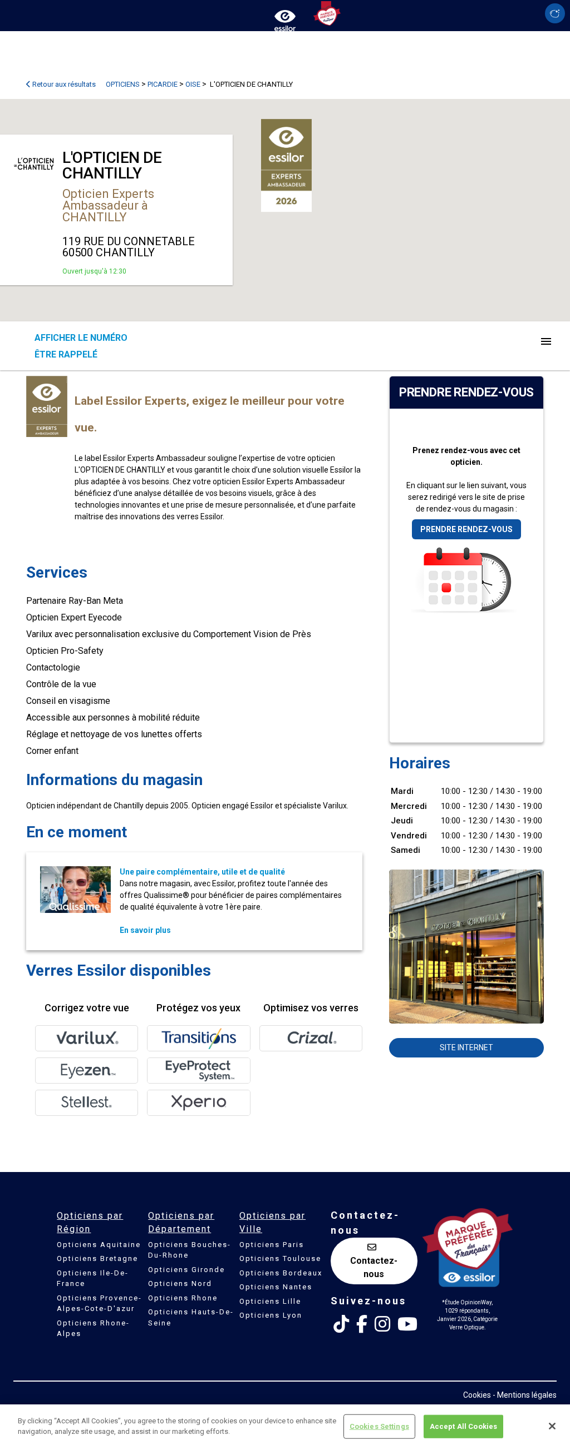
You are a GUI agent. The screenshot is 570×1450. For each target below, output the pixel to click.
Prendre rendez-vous (466, 529)
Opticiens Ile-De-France (93, 1278)
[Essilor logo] (285, 18)
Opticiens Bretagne (97, 1258)
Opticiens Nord (180, 1283)
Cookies (477, 1395)
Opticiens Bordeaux (280, 1273)
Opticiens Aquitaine (99, 1244)
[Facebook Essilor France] (361, 1324)
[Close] (552, 1426)
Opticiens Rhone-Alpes (93, 1328)
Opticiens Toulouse (280, 1258)
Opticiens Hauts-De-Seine (191, 1317)
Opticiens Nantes (275, 1287)
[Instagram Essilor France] (382, 1324)
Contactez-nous (373, 1267)
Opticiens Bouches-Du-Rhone (189, 1250)
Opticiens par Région (90, 1222)
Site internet (466, 1047)
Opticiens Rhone (183, 1298)
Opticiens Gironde (186, 1269)
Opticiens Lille (270, 1301)
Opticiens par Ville (272, 1222)
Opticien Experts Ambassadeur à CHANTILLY (108, 205)
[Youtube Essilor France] (407, 1324)
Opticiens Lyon (270, 1315)
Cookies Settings (379, 1426)
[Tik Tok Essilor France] (341, 1324)
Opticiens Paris (271, 1244)
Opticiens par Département (181, 1222)
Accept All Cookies (463, 1426)
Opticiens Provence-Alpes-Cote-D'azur (99, 1303)
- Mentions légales (525, 1395)
